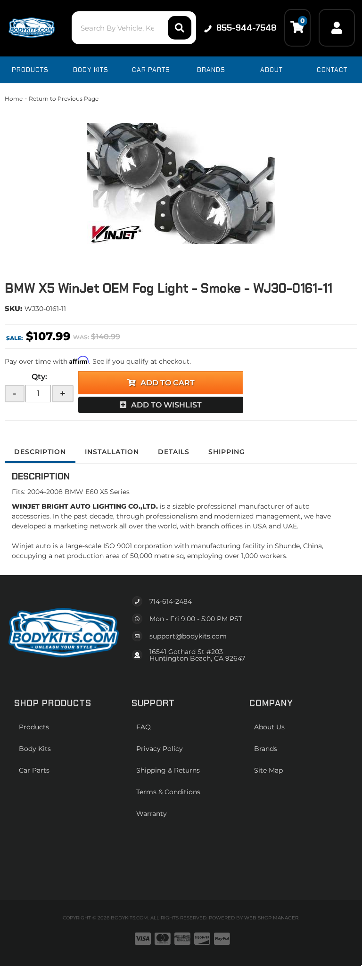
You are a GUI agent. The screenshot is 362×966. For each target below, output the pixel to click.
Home (14, 98)
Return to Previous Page (64, 98)
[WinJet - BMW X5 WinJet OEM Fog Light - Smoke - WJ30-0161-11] (181, 183)
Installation (112, 451)
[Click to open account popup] (337, 28)
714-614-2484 (170, 601)
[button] (134, 27)
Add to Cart (167, 382)
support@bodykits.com (188, 636)
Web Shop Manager (271, 918)
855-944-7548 (246, 27)
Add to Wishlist (166, 404)
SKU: (13, 308)
